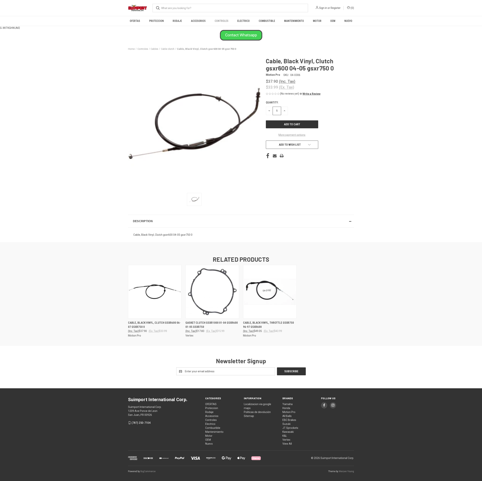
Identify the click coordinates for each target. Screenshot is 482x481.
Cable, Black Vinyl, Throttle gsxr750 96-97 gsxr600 (268, 325)
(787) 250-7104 (141, 422)
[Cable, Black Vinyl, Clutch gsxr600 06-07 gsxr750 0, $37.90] (155, 292)
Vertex (286, 439)
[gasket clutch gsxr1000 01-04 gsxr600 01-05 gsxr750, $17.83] (212, 292)
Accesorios (198, 20)
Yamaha (287, 404)
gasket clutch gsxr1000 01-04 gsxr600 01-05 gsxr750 (211, 325)
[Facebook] (268, 155)
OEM (332, 20)
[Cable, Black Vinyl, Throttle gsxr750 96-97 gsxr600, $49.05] (270, 292)
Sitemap (249, 416)
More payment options (291, 134)
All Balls (287, 416)
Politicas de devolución (257, 412)
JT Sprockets (290, 427)
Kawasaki (288, 431)
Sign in (323, 7)
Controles (221, 20)
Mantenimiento (294, 20)
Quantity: (272, 102)
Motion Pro (288, 412)
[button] (241, 35)
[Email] (275, 155)
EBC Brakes (289, 419)
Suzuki (286, 423)
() (352, 7)
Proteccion (156, 20)
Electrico (243, 20)
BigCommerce (148, 471)
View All (287, 443)
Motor (317, 20)
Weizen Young (346, 471)
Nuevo (348, 20)
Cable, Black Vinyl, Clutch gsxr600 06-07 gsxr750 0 (154, 325)
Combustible (267, 20)
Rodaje (177, 20)
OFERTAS (135, 20)
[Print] (282, 155)
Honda (286, 408)
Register (336, 7)
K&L (284, 435)
